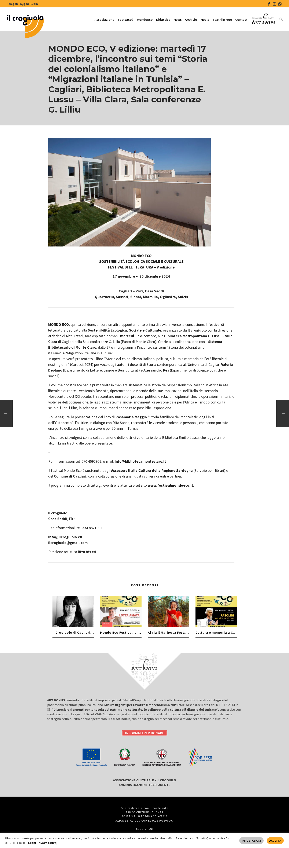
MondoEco (145, 19)
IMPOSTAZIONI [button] (251, 840)
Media (205, 19)
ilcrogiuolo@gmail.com (22, 4)
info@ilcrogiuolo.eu (65, 536)
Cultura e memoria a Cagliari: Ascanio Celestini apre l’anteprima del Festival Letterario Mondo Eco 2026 (216, 632)
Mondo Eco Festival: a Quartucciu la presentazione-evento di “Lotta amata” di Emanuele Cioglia (120, 632)
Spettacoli (125, 19)
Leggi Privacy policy (42, 843)
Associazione (104, 19)
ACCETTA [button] (275, 840)
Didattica (163, 19)
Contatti (241, 19)
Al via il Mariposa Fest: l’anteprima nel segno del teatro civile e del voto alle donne (168, 632)
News (178, 19)
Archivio (191, 19)
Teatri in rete (222, 19)
